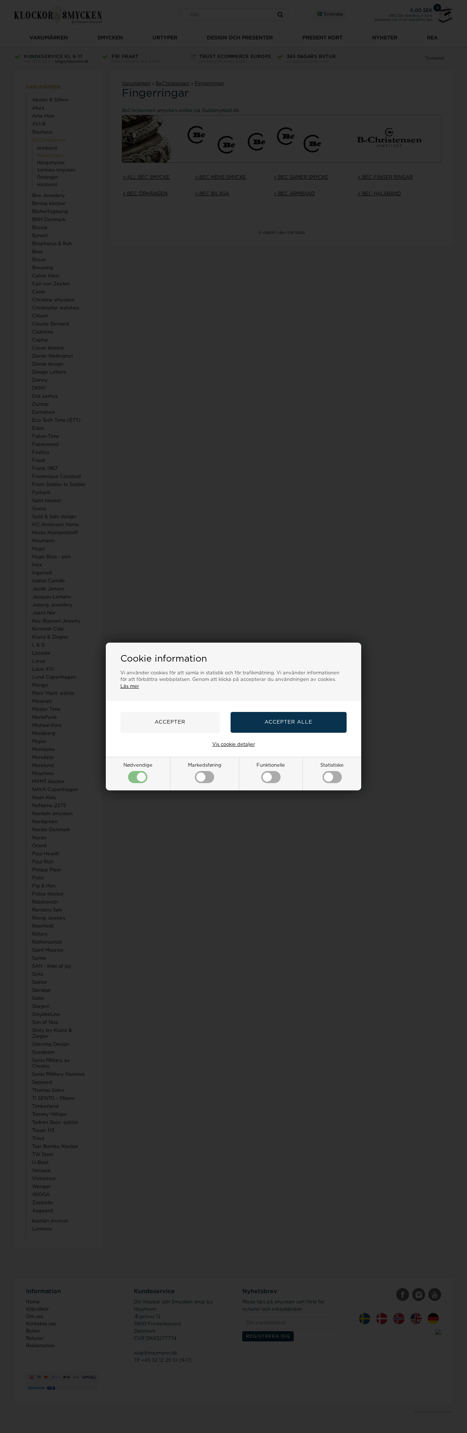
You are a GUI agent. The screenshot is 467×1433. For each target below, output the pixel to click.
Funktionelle (270, 765)
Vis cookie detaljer (233, 744)
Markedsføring (204, 765)
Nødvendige (138, 765)
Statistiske (332, 765)
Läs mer (129, 686)
